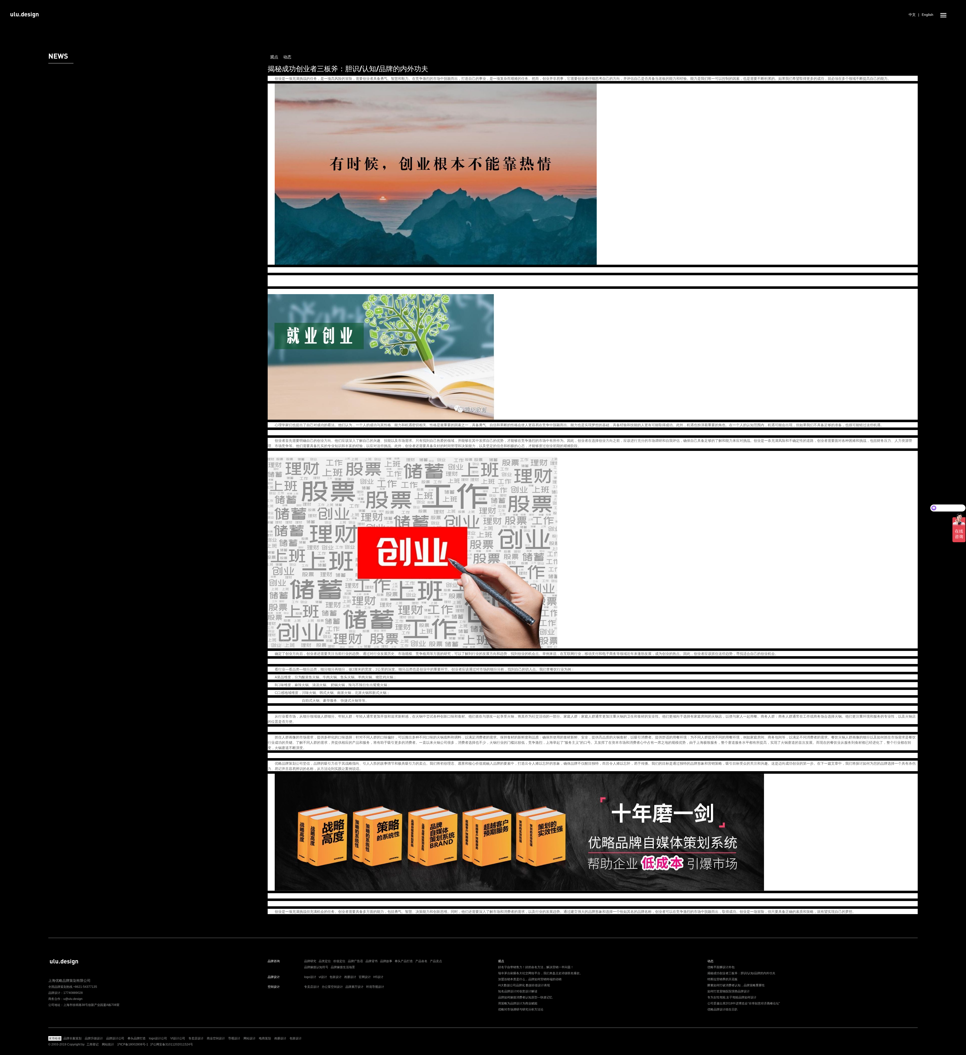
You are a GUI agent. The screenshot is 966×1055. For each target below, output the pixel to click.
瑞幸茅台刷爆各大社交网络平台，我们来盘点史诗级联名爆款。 (540, 973)
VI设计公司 (177, 1038)
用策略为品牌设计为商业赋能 (517, 1003)
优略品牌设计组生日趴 (722, 1009)
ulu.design (24, 14)
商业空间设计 (216, 1038)
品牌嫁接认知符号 (316, 967)
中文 (912, 15)
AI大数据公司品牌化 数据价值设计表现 (524, 985)
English (927, 15)
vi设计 (323, 977)
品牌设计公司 (115, 1038)
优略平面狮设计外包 (721, 967)
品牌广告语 (355, 961)
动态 (287, 57)
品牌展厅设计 (354, 987)
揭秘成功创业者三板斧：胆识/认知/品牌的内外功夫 (741, 973)
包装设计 (336, 977)
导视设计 (234, 1038)
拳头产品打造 (404, 961)
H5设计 (378, 977)
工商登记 (93, 1044)
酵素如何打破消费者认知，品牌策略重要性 (736, 985)
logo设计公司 (158, 1038)
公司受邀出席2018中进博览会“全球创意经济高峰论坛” (743, 1003)
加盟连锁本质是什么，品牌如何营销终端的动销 (529, 979)
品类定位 (325, 961)
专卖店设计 (311, 987)
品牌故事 (386, 961)
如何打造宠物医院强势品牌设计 (728, 991)
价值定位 (339, 961)
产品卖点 (436, 961)
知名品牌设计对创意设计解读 (517, 991)
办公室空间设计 (332, 987)
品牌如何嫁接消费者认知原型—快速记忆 (525, 997)
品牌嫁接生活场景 (343, 967)
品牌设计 (274, 977)
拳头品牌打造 (137, 1038)
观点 (274, 57)
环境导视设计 (375, 987)
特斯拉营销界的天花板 (722, 979)
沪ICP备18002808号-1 (132, 1044)
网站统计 (108, 1044)
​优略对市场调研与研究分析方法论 (520, 1009)
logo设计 (310, 977)
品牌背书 (372, 961)
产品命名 (421, 961)
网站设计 (250, 1038)
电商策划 (265, 1038)
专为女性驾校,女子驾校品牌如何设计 (731, 997)
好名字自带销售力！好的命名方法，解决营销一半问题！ (536, 967)
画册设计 (350, 977)
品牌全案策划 (72, 1038)
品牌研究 (310, 961)
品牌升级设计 (94, 1038)
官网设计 (365, 977)
